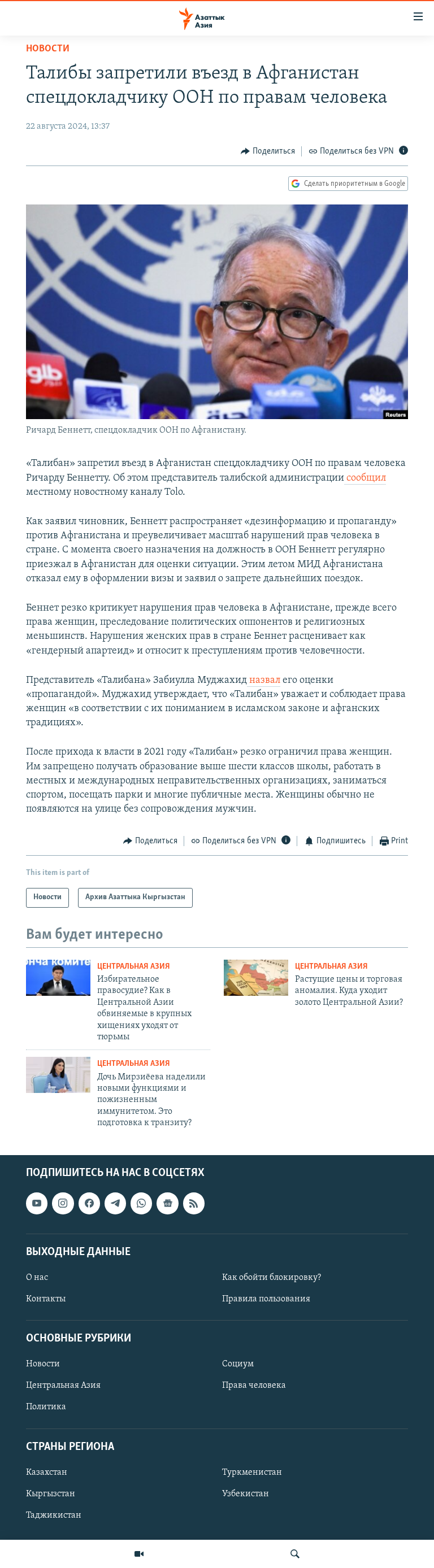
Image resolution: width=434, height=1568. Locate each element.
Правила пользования (266, 1299)
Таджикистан (53, 1514)
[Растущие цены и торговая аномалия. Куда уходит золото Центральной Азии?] (256, 978)
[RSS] (194, 1203)
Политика (46, 1407)
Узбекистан (245, 1493)
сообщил (365, 478)
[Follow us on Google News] (167, 1203)
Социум (238, 1364)
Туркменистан (252, 1471)
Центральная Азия (133, 966)
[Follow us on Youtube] (36, 1203)
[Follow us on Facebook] (89, 1203)
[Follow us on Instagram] (62, 1203)
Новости (48, 49)
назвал (263, 681)
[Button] (268, 151)
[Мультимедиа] (139, 1554)
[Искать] (295, 1554)
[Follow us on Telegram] (115, 1203)
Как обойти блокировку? (271, 1277)
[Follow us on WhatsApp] (141, 1203)
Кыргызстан (50, 1493)
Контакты (46, 1299)
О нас (37, 1277)
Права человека (254, 1385)
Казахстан (46, 1471)
